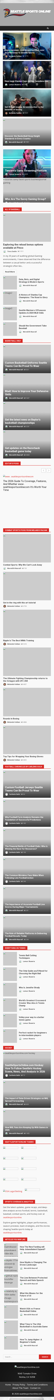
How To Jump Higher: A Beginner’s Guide (11, 1343)
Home (8, 1384)
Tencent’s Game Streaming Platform (26, 170)
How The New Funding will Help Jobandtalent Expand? (11, 1250)
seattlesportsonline (12, 1217)
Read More (10, 272)
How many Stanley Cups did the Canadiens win (26, 81)
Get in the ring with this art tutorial (27, 586)
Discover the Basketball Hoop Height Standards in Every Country (22, 137)
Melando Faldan (15, 56)
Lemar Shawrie (15, 174)
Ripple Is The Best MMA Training (27, 624)
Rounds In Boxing (27, 702)
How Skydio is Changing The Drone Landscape (11, 1265)
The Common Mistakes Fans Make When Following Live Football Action (24, 876)
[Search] (48, 28)
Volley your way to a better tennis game (10, 1020)
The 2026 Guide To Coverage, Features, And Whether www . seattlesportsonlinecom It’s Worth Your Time (25, 485)
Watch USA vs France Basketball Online (11, 1312)
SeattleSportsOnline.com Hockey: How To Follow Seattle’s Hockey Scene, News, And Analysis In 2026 (25, 1068)
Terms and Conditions (37, 1384)
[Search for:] (21, 1356)
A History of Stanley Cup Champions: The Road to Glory (10, 298)
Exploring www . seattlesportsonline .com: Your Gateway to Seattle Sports (25, 51)
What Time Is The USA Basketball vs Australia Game (11, 1327)
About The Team (20, 1388)
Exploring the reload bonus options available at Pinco (27, 227)
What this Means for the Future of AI (11, 1296)
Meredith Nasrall (16, 142)
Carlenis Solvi (14, 794)
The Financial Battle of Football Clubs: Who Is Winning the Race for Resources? (26, 847)
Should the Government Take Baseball (10, 329)
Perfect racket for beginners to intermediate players (10, 1036)
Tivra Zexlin (12, 251)
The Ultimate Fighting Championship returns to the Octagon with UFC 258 (27, 662)
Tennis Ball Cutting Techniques (10, 959)
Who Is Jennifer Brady (10, 989)
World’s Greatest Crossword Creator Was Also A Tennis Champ (10, 1005)
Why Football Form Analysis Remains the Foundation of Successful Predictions (24, 818)
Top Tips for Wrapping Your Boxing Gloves (27, 740)
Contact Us (35, 1388)
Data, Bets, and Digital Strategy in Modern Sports (10, 282)
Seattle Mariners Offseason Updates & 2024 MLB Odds (10, 313)
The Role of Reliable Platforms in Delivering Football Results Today (26, 934)
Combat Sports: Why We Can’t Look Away (27, 548)
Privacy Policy (19, 1384)
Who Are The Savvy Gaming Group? (25, 199)
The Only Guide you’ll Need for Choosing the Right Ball (10, 974)
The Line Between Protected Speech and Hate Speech (11, 1281)
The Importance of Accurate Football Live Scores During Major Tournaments (25, 905)
